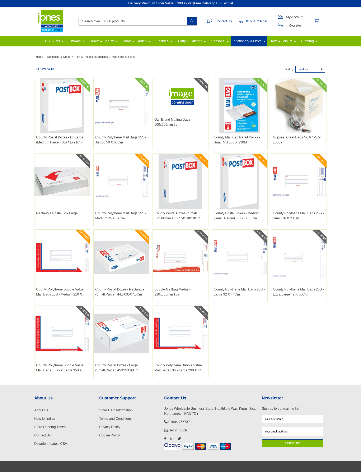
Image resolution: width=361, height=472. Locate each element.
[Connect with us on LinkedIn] (171, 438)
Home (39, 56)
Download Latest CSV (50, 443)
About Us (41, 410)
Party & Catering (190, 41)
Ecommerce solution (193, 466)
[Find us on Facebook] (165, 438)
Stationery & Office (248, 41)
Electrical (162, 41)
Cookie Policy (109, 435)
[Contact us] (209, 21)
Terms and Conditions (115, 418)
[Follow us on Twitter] (179, 438)
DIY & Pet (52, 41)
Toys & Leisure (281, 41)
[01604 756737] (241, 21)
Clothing (307, 41)
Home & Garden (135, 41)
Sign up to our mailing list (280, 408)
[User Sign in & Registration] (280, 25)
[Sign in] (280, 17)
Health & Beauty (102, 41)
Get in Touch (177, 430)
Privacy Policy (109, 427)
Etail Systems (217, 466)
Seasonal (218, 41)
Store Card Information (116, 410)
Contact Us (223, 21)
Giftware (75, 41)
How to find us (44, 418)
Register (295, 25)
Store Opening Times (50, 427)
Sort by (289, 69)
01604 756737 (257, 21)
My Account (294, 17)
